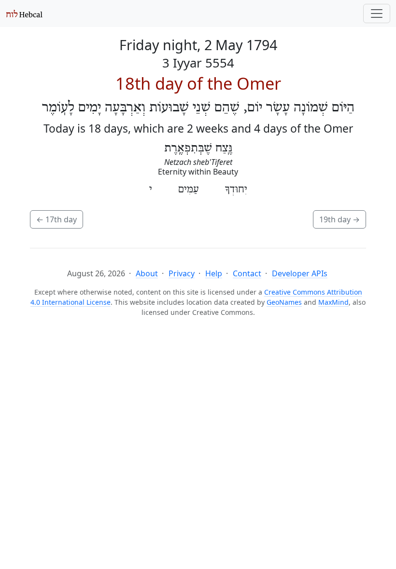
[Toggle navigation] (376, 13)
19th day (339, 219)
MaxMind (333, 302)
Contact (247, 273)
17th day (56, 219)
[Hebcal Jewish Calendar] (24, 13)
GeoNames (284, 302)
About (147, 273)
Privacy (182, 273)
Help (213, 273)
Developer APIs (299, 273)
